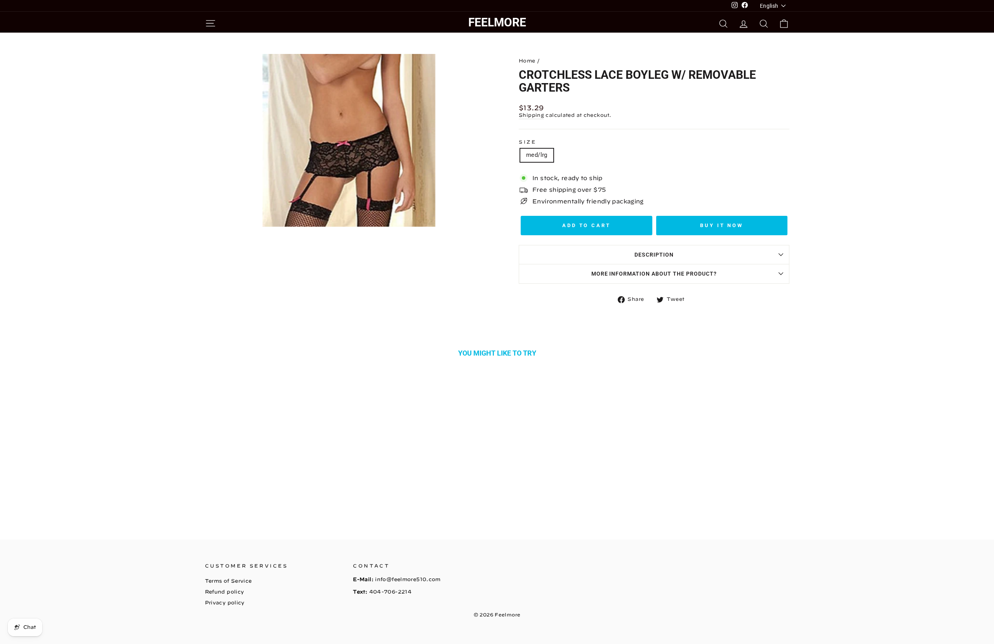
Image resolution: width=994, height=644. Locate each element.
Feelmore (497, 22)
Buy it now (721, 225)
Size (527, 141)
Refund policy (224, 592)
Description (654, 255)
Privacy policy (225, 603)
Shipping (531, 115)
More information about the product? (654, 274)
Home (527, 61)
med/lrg (536, 154)
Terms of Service (228, 581)
